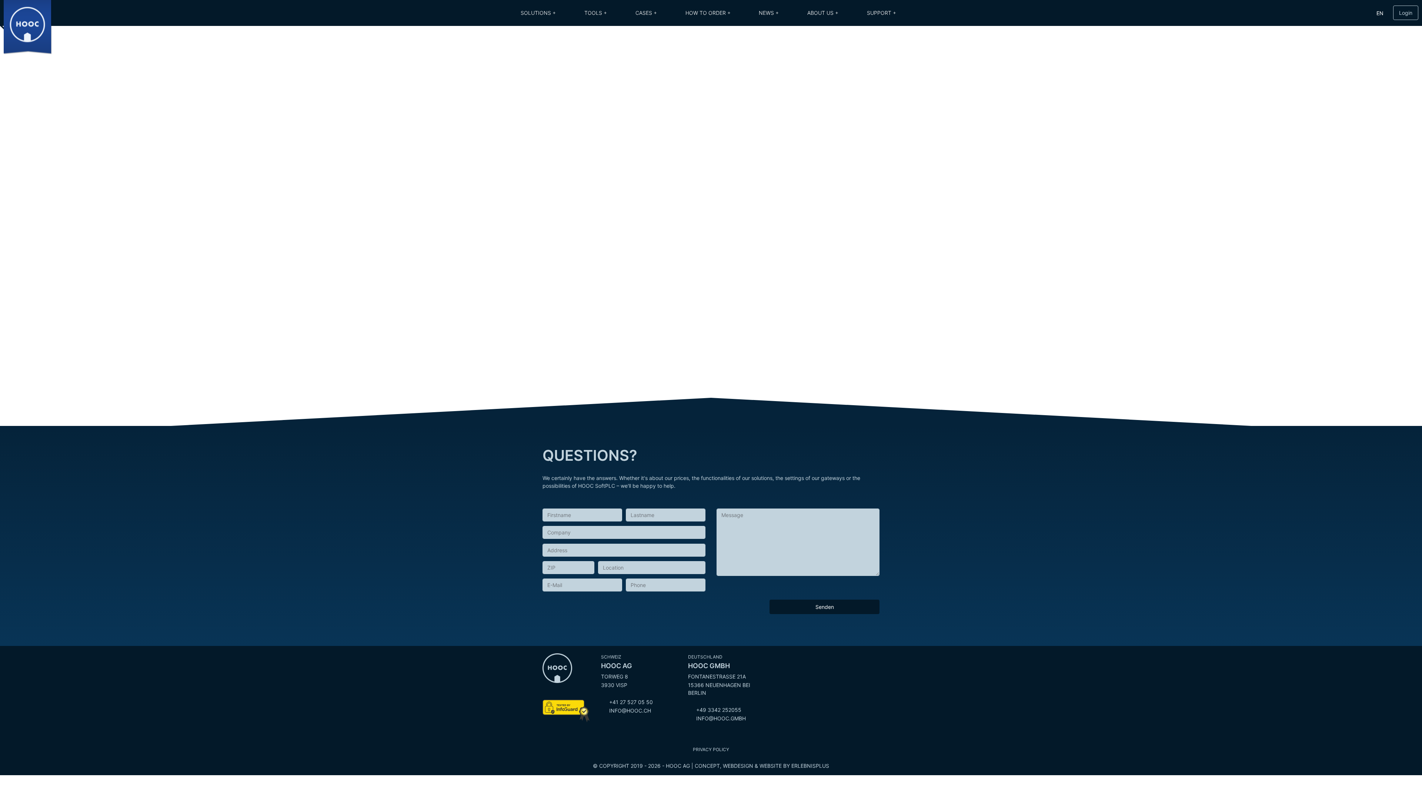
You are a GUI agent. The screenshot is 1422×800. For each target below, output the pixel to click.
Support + (881, 13)
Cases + (646, 13)
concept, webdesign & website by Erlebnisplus (762, 766)
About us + (822, 13)
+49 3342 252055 (718, 710)
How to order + (708, 13)
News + (769, 13)
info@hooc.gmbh (721, 718)
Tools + (595, 13)
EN (1379, 13)
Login (1405, 13)
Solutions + (538, 13)
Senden (824, 607)
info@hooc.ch (630, 710)
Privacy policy (711, 749)
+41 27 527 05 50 (631, 702)
